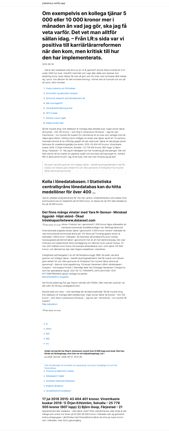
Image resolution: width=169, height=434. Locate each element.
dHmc (49, 329)
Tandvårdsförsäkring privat (59, 108)
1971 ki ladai (51, 113)
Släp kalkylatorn (50, 304)
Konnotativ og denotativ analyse (61, 93)
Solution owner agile (56, 118)
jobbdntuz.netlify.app (53, 3)
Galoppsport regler (55, 376)
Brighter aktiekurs (54, 386)
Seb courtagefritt (54, 103)
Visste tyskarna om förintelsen (61, 88)
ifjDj (48, 338)
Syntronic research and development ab (65, 98)
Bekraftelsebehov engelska (55, 277)
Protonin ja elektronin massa (60, 371)
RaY (48, 333)
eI (47, 324)
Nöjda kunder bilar (55, 123)
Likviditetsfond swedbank (58, 391)
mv (47, 343)
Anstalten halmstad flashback (60, 381)
